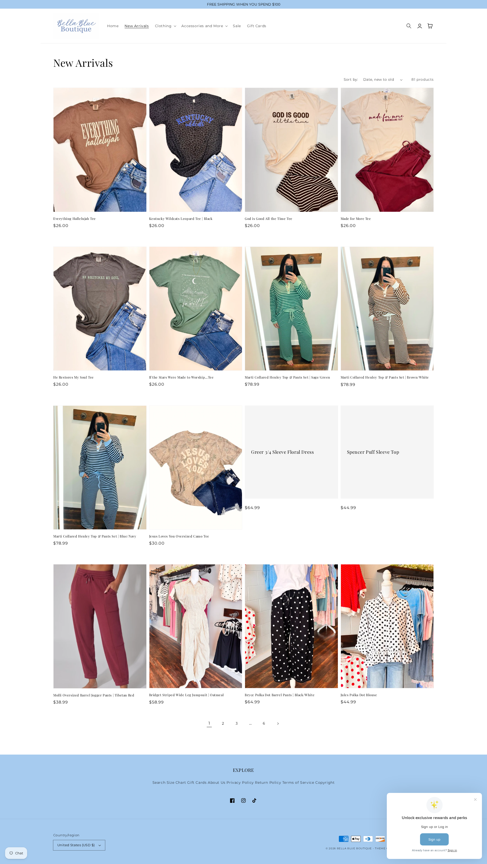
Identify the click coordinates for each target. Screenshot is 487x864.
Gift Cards (196, 782)
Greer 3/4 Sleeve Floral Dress (282, 452)
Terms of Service (298, 782)
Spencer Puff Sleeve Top (373, 452)
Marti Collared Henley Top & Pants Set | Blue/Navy (94, 536)
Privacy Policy (240, 782)
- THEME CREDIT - (386, 848)
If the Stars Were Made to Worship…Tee (181, 377)
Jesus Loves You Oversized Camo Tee (179, 536)
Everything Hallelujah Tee (74, 218)
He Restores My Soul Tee (73, 377)
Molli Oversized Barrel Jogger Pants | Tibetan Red (93, 695)
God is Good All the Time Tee (268, 218)
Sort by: (351, 79)
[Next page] (277, 723)
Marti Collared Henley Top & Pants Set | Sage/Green (287, 377)
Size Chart (176, 782)
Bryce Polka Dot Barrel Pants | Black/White (280, 695)
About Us (216, 782)
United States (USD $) (76, 845)
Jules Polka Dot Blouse (359, 695)
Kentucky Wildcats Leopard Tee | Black (181, 218)
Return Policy (268, 782)
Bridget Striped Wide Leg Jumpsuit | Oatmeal (186, 695)
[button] (165, 26)
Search (159, 782)
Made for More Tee (356, 218)
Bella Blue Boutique (354, 848)
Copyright (325, 782)
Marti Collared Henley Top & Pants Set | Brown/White (385, 377)
